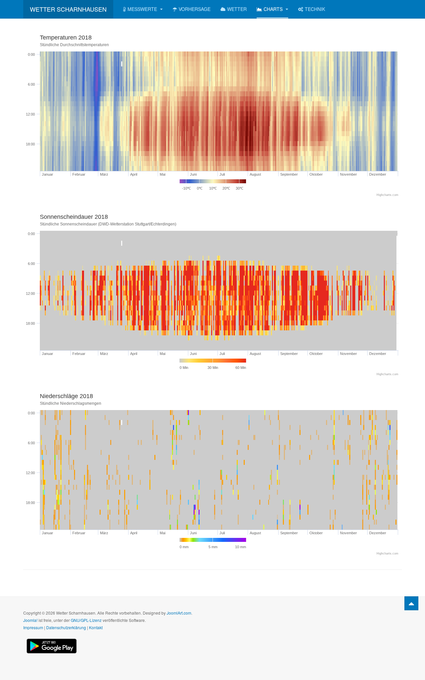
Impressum (33, 627)
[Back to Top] (411, 603)
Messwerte (143, 9)
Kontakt (96, 627)
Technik (315, 9)
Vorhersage (195, 9)
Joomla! (30, 620)
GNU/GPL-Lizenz (86, 620)
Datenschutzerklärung (66, 627)
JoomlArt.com (179, 613)
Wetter (237, 9)
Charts (274, 9)
